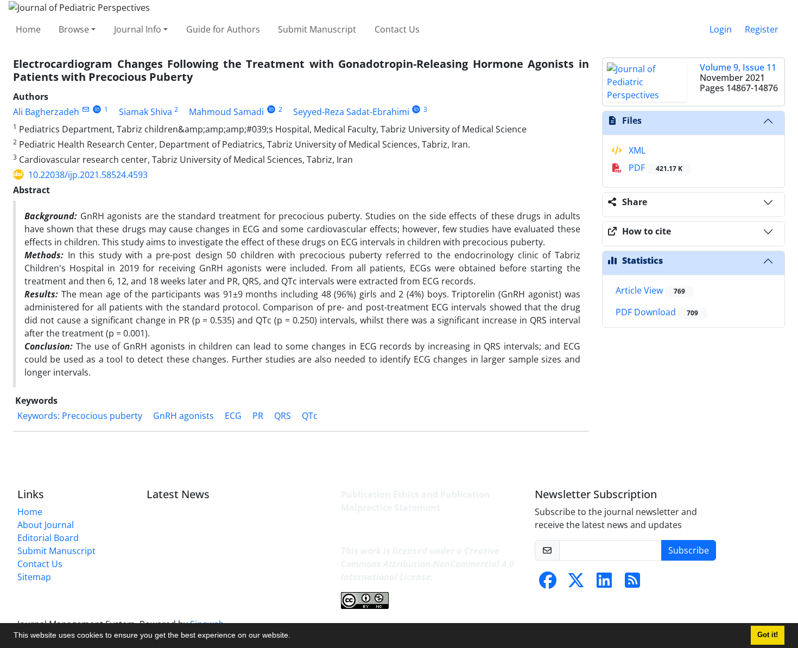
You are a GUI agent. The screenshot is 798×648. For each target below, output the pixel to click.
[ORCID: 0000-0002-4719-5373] (97, 109)
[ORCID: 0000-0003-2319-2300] (271, 109)
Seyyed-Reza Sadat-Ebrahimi (351, 112)
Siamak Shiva (145, 112)
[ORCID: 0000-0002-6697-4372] (416, 109)
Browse (74, 29)
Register (761, 29)
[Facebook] (548, 583)
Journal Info (137, 29)
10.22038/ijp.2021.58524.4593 (88, 175)
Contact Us (397, 29)
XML (635, 150)
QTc (310, 416)
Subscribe (688, 550)
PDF (654, 168)
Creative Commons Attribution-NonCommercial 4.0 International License (427, 564)
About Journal (45, 525)
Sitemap (34, 577)
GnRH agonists (183, 416)
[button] (294, 636)
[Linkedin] (604, 583)
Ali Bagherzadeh (46, 112)
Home (28, 29)
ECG (233, 416)
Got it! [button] (767, 635)
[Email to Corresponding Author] (85, 109)
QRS (282, 416)
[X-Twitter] (576, 583)
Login (721, 29)
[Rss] (632, 583)
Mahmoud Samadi (226, 112)
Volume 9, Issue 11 (738, 67)
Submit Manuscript (317, 29)
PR (257, 416)
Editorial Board (48, 538)
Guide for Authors (223, 29)
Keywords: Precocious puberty (79, 416)
